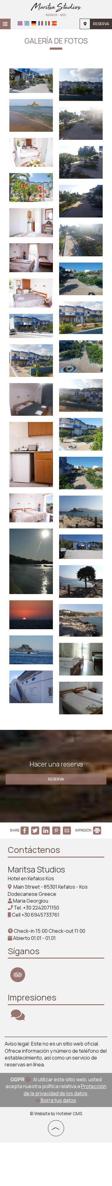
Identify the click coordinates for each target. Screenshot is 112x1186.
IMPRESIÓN (83, 830)
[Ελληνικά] (27, 23)
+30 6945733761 (40, 914)
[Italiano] (47, 23)
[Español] (54, 23)
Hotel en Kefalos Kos (31, 878)
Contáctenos (34, 849)
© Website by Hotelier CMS (56, 1113)
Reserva (101, 23)
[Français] (40, 23)
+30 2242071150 (41, 907)
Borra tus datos (58, 1100)
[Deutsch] (33, 23)
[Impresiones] (18, 1017)
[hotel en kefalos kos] (56, 8)
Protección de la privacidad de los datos (65, 1090)
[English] (20, 23)
